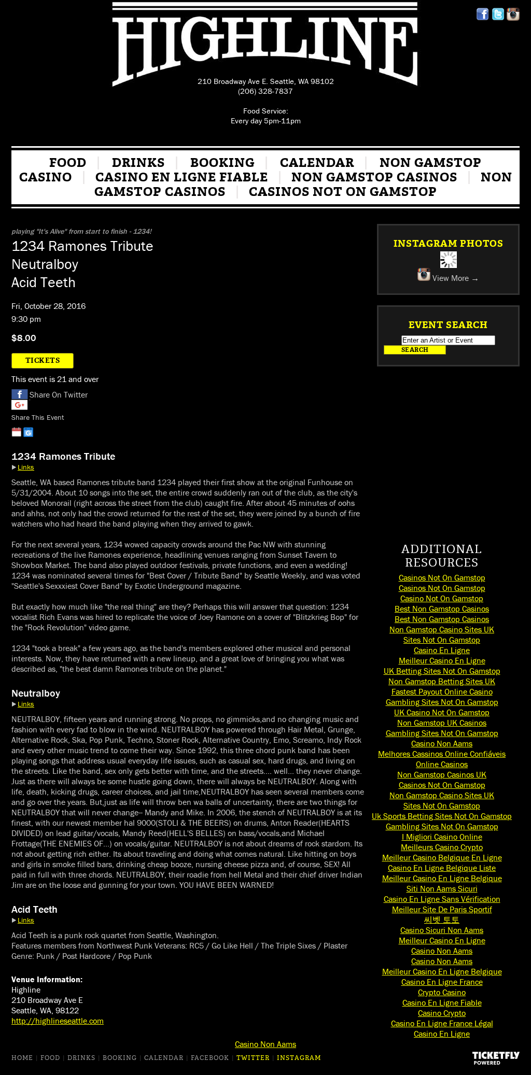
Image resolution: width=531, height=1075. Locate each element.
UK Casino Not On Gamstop (442, 712)
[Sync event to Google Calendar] (28, 432)
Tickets (42, 360)
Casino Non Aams (441, 743)
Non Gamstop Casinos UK (441, 774)
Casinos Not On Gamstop (343, 191)
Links (26, 467)
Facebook (19, 394)
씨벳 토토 (441, 919)
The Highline (265, 46)
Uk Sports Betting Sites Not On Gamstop (442, 816)
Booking (222, 162)
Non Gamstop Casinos (374, 177)
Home (22, 1058)
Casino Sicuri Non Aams (441, 930)
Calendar (317, 162)
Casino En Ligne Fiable (181, 177)
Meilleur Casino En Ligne (442, 660)
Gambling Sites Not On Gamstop (442, 702)
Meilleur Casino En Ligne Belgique (442, 878)
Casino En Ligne (442, 650)
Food (68, 162)
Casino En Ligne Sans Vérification (442, 899)
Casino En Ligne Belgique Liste (442, 867)
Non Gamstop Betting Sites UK (441, 681)
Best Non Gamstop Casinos (442, 608)
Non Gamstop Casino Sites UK (441, 629)
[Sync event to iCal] (16, 432)
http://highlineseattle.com (57, 1020)
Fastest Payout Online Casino (442, 691)
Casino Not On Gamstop (441, 598)
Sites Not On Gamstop (441, 639)
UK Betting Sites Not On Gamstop (442, 671)
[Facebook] (482, 17)
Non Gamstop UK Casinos (441, 722)
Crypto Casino (442, 992)
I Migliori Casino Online (442, 836)
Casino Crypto (442, 1013)
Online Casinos (442, 764)
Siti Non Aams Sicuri (442, 888)
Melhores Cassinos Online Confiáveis (442, 753)
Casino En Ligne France (442, 982)
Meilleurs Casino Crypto (442, 847)
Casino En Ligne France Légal (442, 1023)
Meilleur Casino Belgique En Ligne (442, 857)
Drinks (138, 162)
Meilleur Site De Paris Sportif (442, 909)
